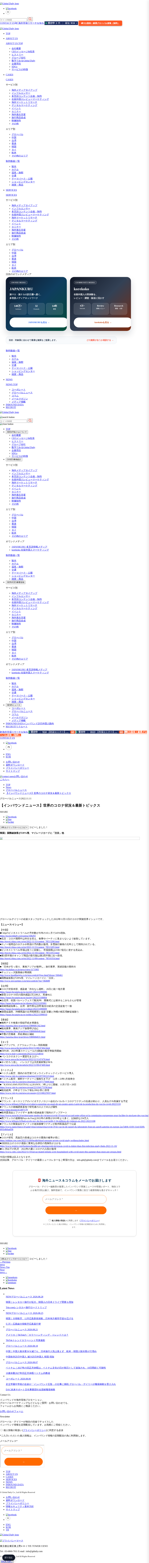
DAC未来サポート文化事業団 (21, 1389)
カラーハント (29, 1340)
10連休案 (10, 1373)
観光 (14, 166)
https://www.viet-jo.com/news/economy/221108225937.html (28, 1093)
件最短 (62, 23)
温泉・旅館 (17, 172)
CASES (9, 74)
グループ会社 (19, 57)
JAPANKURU (29, 547)
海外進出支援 (19, 114)
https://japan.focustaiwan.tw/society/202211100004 (23, 997)
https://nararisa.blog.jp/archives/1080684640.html (22, 1031)
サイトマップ (13, 771)
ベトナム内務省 (42, 1373)
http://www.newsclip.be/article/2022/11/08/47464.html (25, 1048)
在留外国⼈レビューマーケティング (30, 99)
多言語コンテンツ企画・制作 (27, 96)
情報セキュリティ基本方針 (20, 1506)
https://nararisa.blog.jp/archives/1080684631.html (22, 1037)
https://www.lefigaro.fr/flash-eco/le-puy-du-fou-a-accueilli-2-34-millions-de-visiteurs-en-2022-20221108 (47, 1121)
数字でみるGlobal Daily (23, 60)
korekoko (30, 550)
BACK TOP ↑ (7, 1561)
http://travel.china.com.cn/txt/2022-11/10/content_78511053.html (29, 953)
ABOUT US (12, 38)
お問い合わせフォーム (11, 1411)
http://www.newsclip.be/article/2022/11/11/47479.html (25, 1059)
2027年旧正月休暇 (24, 1373)
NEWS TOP (12, 384)
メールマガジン (20, 398)
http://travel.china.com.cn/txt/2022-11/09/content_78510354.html (30, 958)
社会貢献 (41, 1389)
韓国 (14, 146)
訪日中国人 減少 (23, 1356)
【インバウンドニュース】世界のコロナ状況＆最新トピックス (38, 793)
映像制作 (16, 120)
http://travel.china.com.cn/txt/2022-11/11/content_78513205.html (29, 947)
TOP (8, 33)
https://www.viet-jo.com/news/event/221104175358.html (26, 1087)
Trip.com (10, 1307)
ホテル (15, 169)
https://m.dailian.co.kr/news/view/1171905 (19, 969)
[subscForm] (22, 1456)
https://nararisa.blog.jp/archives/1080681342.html (22, 1025)
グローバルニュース (22, 392)
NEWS (9, 379)
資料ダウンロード (15, 765)
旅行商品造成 (19, 117)
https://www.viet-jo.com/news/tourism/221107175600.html (27, 1082)
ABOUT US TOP (14, 43)
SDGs (14, 66)
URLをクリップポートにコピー (14, 827)
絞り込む (9, 1557)
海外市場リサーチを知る (31, 23)
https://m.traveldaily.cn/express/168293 (18, 936)
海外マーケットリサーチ (24, 102)
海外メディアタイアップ (24, 90)
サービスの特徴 (20, 69)
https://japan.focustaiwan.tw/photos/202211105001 (23, 1003)
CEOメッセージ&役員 (23, 51)
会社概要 (16, 48)
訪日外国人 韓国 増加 (43, 1356)
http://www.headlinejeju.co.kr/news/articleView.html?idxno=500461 (31, 975)
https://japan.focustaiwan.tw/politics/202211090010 (23, 1014)
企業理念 (16, 63)
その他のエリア (20, 155)
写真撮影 (40, 1340)
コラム (15, 395)
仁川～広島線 (13, 1324)
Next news (3, 1271)
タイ (14, 149)
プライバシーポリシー (17, 768)
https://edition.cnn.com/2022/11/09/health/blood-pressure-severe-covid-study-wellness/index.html (44, 1140)
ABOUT (17, 432)
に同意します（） (76, 1220)
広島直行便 (35, 1324)
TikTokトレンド (14, 1340)
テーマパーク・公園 (22, 178)
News (8, 787)
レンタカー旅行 (22, 1307)
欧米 (14, 152)
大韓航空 (24, 1324)
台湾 (14, 140)
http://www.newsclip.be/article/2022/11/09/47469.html (25, 1065)
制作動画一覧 (13, 161)
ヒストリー (17, 54)
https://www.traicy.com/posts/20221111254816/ (22, 1053)
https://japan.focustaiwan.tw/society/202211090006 (23, 992)
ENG (8, 754)
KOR (8, 757)
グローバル (17, 134)
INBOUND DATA (15, 404)
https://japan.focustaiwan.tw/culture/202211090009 (23, 1009)
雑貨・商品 (17, 185)
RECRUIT (11, 407)
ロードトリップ (38, 1307)
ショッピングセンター (23, 181)
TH (7, 1530)
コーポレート (19, 389)
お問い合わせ (13, 762)
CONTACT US (7, 23)
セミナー (16, 111)
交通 (14, 175)
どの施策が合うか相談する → (100, 340)
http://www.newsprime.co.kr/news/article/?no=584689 (25, 981)
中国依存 (10, 1356)
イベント (16, 108)
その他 (15, 123)
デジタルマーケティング (24, 105)
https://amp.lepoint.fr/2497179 (14, 1110)
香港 (14, 143)
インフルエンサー (21, 93)
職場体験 (50, 1389)
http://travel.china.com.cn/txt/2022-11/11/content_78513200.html (29, 941)
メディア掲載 (19, 402)
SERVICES (11, 190)
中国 (14, 137)
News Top (5, 1267)
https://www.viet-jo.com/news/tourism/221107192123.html (27, 1076)
